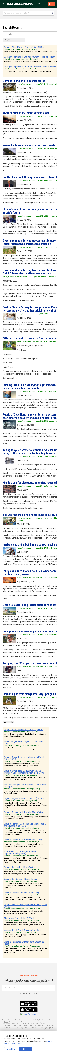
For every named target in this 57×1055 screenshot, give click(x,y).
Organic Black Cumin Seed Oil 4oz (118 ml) (24, 729)
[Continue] (52, 988)
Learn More (11, 1049)
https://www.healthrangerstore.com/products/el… (22, 920)
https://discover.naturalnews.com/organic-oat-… (21, 895)
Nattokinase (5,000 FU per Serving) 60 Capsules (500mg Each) (21, 852)
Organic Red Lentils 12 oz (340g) (19, 867)
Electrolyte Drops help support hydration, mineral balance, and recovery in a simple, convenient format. (24, 924)
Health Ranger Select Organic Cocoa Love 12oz (23, 742)
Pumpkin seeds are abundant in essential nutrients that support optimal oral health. (25, 778)
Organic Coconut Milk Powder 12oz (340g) (23, 812)
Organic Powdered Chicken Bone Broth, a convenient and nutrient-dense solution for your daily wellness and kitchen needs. (25, 950)
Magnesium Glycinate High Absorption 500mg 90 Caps (25, 785)
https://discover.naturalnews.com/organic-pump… (22, 775)
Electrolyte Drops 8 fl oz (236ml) (19, 918)
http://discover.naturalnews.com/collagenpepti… (22, 59)
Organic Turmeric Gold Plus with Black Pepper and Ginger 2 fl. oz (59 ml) (25, 825)
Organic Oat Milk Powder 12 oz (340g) (22, 892)
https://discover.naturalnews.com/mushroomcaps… (23, 761)
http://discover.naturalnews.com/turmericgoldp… (22, 828)
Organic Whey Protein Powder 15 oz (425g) (24, 47)
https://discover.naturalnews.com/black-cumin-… (22, 732)
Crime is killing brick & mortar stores (24, 81)
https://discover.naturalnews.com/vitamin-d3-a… (22, 932)
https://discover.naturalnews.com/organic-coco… (22, 814)
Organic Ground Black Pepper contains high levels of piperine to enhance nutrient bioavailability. (24, 845)
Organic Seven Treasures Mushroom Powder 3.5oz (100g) (24, 758)
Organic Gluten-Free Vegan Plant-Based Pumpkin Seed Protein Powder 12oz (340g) (24, 772)
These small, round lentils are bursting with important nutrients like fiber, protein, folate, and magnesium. (24, 873)
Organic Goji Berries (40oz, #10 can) (20, 879)
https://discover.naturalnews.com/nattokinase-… (22, 856)
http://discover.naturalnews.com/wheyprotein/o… (22, 49)
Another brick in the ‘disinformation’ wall (26, 113)
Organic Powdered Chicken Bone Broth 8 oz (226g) (24, 943)
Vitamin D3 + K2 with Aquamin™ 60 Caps (22, 930)
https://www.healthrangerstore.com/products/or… (22, 842)
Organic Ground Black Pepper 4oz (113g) (23, 839)
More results (8, 722)
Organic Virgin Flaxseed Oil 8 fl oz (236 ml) (24, 798)
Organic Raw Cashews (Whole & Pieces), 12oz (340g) (25, 905)
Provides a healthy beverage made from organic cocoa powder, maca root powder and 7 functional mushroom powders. (25, 750)
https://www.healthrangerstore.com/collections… (22, 69)
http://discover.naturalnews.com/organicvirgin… (21, 801)
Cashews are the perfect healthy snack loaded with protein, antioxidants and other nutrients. (23, 912)
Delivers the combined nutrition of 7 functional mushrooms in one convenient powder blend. (21, 765)
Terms (6, 1022)
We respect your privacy (28, 993)
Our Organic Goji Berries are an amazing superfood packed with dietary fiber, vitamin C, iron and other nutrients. (23, 885)
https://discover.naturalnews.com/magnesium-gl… (22, 789)
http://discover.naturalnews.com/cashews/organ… (22, 909)
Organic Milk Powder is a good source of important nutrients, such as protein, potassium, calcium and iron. (25, 898)
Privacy (51, 1020)
